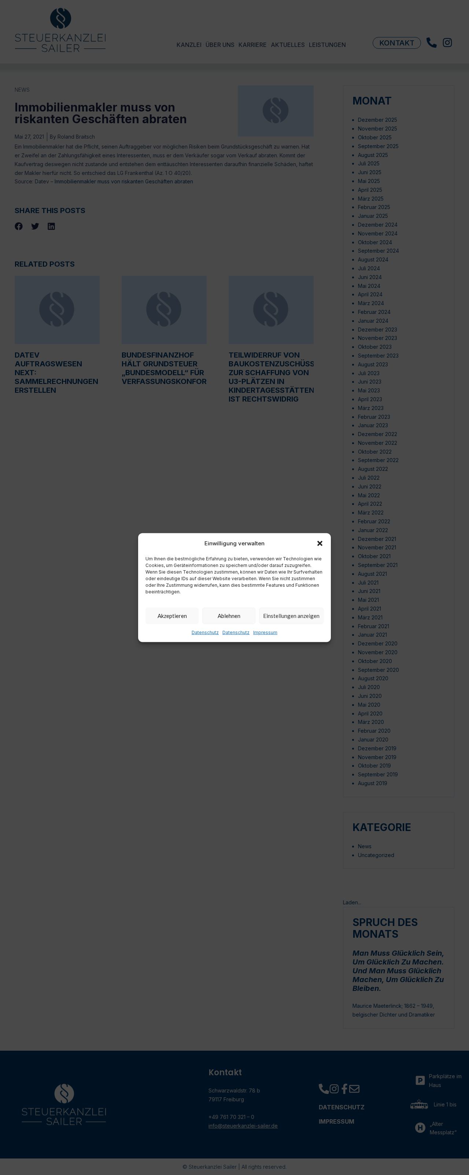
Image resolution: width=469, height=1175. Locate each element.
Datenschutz (205, 632)
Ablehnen (229, 615)
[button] (320, 543)
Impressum (265, 632)
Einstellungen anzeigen (291, 615)
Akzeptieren (172, 615)
